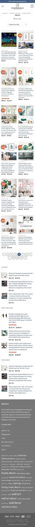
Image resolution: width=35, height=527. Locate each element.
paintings (29, 490)
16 (17, 258)
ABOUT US (5, 430)
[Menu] (2, 6)
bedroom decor (8, 458)
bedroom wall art (19, 461)
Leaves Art (26, 13)
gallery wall (21, 469)
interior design (6, 480)
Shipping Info (5, 434)
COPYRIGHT (6, 446)
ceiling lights (12, 464)
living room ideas (5, 490)
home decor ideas (23, 473)
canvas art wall (28, 461)
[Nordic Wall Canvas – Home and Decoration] (17, 6)
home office (29, 477)
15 (13, 258)
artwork (10, 455)
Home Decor (14, 13)
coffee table (19, 464)
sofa (9, 494)
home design (4, 477)
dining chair (27, 464)
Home (4, 13)
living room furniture (27, 487)
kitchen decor (16, 480)
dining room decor (25, 467)
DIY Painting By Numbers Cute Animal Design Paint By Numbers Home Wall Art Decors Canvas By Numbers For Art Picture (8, 55)
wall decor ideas (9, 506)
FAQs (3, 438)
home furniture (17, 477)
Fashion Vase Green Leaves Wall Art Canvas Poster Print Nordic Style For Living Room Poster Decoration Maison (8, 130)
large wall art (28, 480)
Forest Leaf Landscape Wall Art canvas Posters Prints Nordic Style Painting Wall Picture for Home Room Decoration (25, 240)
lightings (17, 483)
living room (26, 483)
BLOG (3, 449)
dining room (14, 467)
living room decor (11, 487)
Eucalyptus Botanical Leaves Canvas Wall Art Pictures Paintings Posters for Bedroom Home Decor (8, 92)
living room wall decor (19, 490)
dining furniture (5, 467)
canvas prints (4, 464)
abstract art (4, 455)
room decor (4, 494)
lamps (22, 480)
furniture (13, 469)
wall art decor (9, 498)
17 (21, 258)
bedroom (22, 455)
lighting (10, 483)
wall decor (15, 502)
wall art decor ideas (24, 499)
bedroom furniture (7, 461)
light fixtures (4, 483)
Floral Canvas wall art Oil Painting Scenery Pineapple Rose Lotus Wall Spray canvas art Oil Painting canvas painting (25, 204)
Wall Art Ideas (4, 503)
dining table (5, 469)
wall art (16, 494)
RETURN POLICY (7, 442)
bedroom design (20, 459)
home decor (8, 473)
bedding (15, 455)
